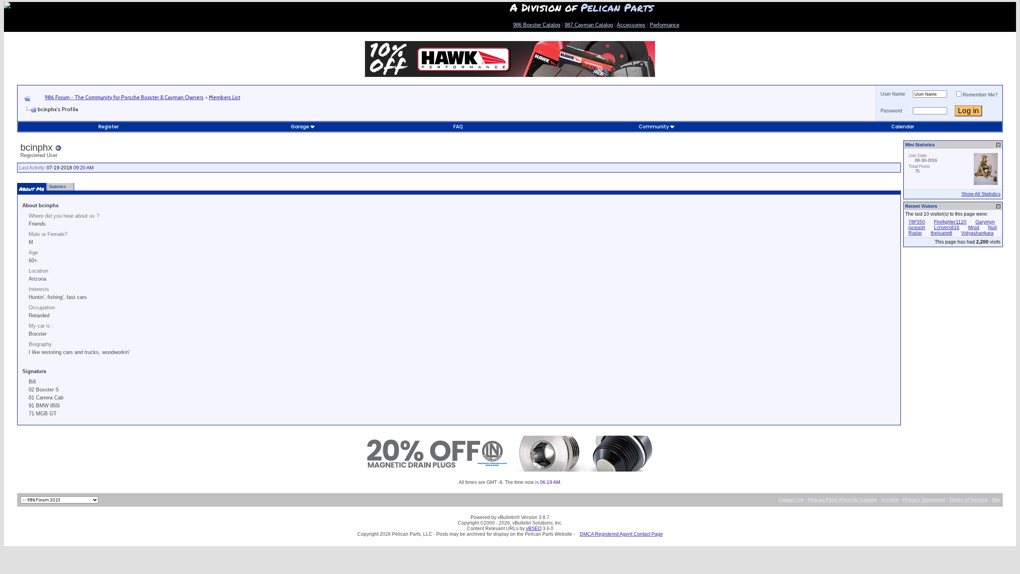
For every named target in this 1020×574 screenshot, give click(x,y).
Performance (664, 25)
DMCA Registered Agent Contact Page (621, 534)
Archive (890, 500)
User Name (893, 94)
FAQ (458, 126)
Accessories (631, 25)
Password (891, 111)
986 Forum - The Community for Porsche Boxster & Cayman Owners (124, 97)
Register (108, 126)
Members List (224, 97)
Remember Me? (980, 95)
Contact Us (791, 500)
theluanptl (941, 233)
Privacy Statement (924, 500)
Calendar (902, 126)
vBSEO (533, 528)
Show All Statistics (980, 194)
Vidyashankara (977, 233)
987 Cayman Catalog (589, 25)
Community (654, 126)
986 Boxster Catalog (536, 25)
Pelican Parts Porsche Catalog (842, 500)
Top (996, 500)
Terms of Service (968, 500)
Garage (300, 126)
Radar (915, 233)
